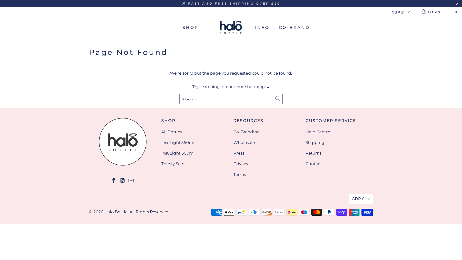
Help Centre (318, 132)
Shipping (315, 142)
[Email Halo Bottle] (131, 181)
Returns (313, 153)
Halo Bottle (116, 211)
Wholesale (244, 142)
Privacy (240, 163)
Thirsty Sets (172, 163)
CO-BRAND (294, 27)
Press (238, 153)
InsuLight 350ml (177, 142)
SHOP (191, 27)
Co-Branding (246, 132)
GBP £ (398, 12)
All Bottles (171, 132)
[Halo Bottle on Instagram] (122, 181)
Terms (239, 174)
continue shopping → (248, 86)
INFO (263, 27)
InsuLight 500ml (178, 153)
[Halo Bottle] (231, 27)
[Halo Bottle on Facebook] (113, 181)
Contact (314, 163)
